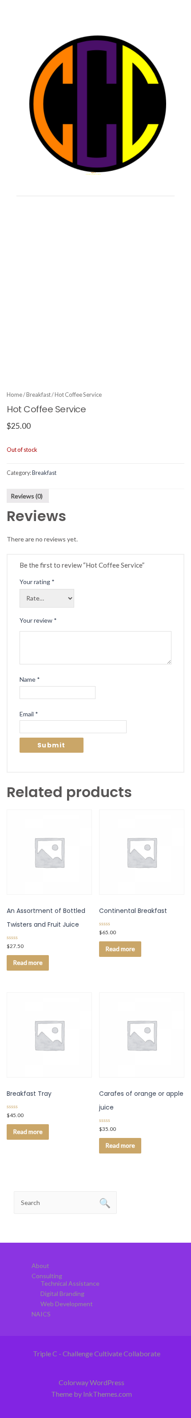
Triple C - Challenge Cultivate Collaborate (96, 1353)
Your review (38, 620)
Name (30, 679)
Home (14, 394)
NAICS (41, 1314)
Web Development (66, 1303)
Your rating (37, 581)
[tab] (26, 496)
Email (29, 714)
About (40, 1265)
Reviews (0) (27, 496)
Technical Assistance (69, 1283)
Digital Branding (62, 1293)
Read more (28, 962)
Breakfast (38, 394)
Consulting (47, 1276)
